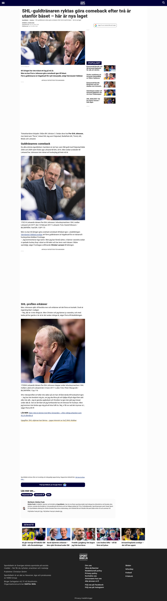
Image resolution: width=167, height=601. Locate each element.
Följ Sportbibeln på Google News (50, 485)
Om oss (88, 565)
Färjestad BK (27, 495)
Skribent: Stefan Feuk (28, 22)
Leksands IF (39, 495)
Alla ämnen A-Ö (92, 581)
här (41, 511)
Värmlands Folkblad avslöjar (31, 235)
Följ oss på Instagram (94, 587)
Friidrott (129, 576)
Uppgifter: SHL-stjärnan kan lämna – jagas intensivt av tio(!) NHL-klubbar (49, 420)
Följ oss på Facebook (94, 585)
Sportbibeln (25, 20)
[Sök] (163, 3)
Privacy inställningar (83, 598)
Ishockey (129, 569)
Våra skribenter (92, 568)
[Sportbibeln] (82, 3)
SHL (48, 495)
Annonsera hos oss (93, 578)
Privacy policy (91, 573)
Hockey (32, 20)
